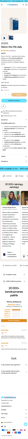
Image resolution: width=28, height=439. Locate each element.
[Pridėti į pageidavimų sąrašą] (3, 106)
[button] (5, 50)
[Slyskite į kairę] (4, 20)
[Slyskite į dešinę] (23, 20)
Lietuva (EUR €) (7, 422)
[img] (4, 330)
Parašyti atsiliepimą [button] (14, 320)
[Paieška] (23, 4)
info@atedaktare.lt (6, 406)
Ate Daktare (9, 435)
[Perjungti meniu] (1, 4)
